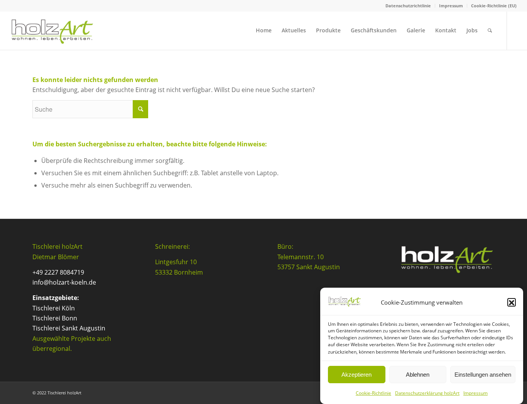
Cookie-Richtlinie (373, 393)
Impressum (475, 393)
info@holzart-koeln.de (64, 282)
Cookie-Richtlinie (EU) (494, 5)
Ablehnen (417, 374)
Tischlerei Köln (53, 308)
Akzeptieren (356, 374)
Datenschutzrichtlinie (408, 5)
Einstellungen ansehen (482, 374)
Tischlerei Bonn (54, 318)
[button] (511, 303)
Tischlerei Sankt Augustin (68, 328)
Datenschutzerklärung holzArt (427, 393)
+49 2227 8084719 (58, 272)
